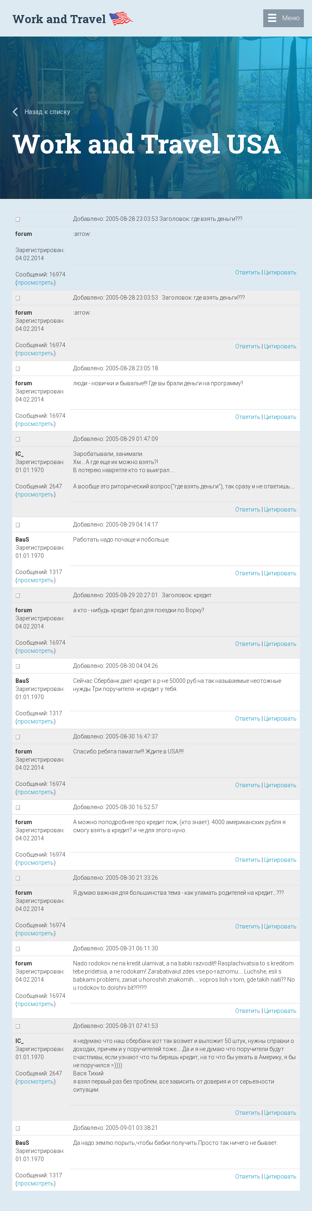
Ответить (247, 272)
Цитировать (280, 272)
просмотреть (35, 282)
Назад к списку (46, 112)
